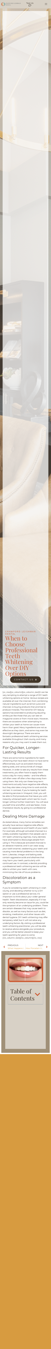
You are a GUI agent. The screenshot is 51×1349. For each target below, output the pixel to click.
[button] (46, 4)
